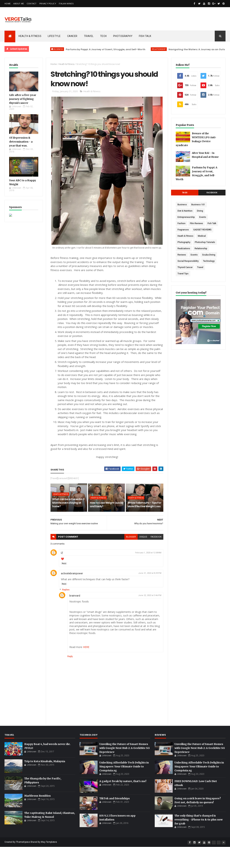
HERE (86, 647)
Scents (194, 255)
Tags (185, 192)
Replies (66, 589)
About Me (18, 4)
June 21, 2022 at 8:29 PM (149, 573)
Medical (202, 236)
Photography (123, 36)
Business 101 (198, 204)
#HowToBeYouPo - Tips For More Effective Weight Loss (144, 504)
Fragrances (183, 229)
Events (202, 217)
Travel (89, 36)
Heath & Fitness (66, 64)
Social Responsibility (188, 261)
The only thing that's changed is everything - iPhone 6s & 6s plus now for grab (198, 819)
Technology (209, 261)
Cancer (72, 36)
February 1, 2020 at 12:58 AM (148, 553)
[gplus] (214, 3)
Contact (32, 4)
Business (39, 49)
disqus (143, 537)
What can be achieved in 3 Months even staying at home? (68, 502)
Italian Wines (66, 4)
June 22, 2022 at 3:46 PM (149, 595)
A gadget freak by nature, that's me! (122, 781)
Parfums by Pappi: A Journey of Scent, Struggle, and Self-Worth (87, 49)
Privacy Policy (47, 4)
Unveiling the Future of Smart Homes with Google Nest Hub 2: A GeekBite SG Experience (124, 748)
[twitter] (199, 3)
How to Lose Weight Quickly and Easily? (106, 504)
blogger (131, 537)
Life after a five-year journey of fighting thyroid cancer (22, 99)
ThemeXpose (23, 842)
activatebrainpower (72, 573)
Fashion (181, 223)
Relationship (140, 49)
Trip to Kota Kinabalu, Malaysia (44, 761)
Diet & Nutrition (185, 211)
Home (7, 4)
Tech (103, 36)
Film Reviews (196, 223)
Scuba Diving (208, 255)
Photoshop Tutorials (205, 242)
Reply (64, 563)
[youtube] (204, 3)
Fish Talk (145, 36)
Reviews (182, 255)
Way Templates (49, 842)
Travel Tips (183, 273)
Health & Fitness (30, 36)
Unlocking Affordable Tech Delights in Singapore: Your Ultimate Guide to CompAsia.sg (124, 766)
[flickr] (214, 842)
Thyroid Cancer (185, 267)
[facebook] (194, 3)
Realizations (184, 248)
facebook (156, 537)
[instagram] (209, 3)
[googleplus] (219, 842)
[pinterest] (224, 3)
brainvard (74, 595)
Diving (200, 211)
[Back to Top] (224, 842)
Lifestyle (54, 36)
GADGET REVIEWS (202, 229)
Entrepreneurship (186, 217)
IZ (62, 553)
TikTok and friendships (114, 798)
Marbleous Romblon (37, 795)
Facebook (211, 192)
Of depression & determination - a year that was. (21, 141)
